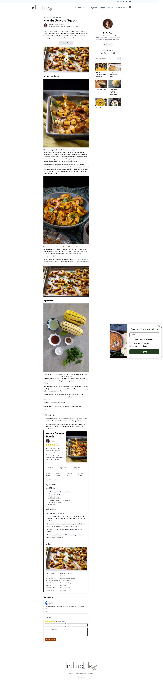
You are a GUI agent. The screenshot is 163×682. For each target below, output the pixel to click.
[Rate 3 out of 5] (50, 445)
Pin (58, 480)
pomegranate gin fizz (50, 256)
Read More (107, 45)
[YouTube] (118, 1)
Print (50, 480)
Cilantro (66, 26)
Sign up (144, 351)
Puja (51, 24)
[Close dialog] (159, 326)
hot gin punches (48, 261)
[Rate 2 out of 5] (48, 445)
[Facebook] (124, 1)
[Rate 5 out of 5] (54, 445)
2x (54, 488)
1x (50, 488)
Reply (46, 611)
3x (57, 488)
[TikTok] (127, 1)
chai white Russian (72, 253)
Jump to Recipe (66, 43)
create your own (80, 167)
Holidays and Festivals (54, 17)
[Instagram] (121, 1)
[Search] (130, 7)
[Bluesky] (130, 1)
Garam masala (74, 26)
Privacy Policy (81, 677)
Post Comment (50, 639)
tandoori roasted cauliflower (79, 261)
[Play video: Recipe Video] (66, 59)
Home (45, 17)
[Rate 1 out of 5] (46, 445)
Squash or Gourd (58, 26)
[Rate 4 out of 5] (52, 445)
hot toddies (81, 259)
